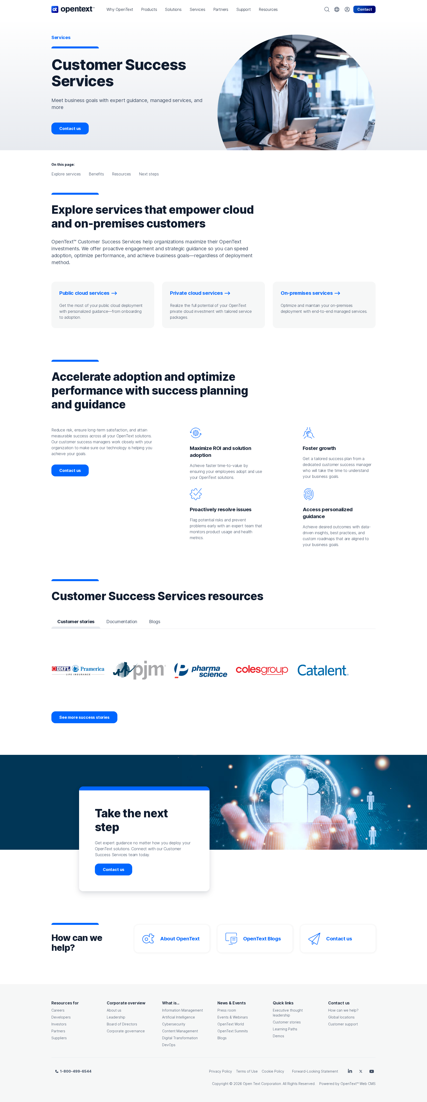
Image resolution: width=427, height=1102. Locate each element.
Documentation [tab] (121, 621)
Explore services (66, 173)
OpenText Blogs (262, 939)
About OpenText (179, 939)
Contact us (70, 128)
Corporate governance (126, 1031)
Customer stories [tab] (75, 621)
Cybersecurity (173, 1024)
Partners (58, 1031)
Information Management (182, 1010)
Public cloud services (84, 293)
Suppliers (59, 1038)
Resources (121, 173)
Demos (278, 1036)
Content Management (180, 1031)
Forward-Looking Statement (315, 1071)
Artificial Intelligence (178, 1017)
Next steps (149, 173)
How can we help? (343, 1010)
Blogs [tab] (154, 621)
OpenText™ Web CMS (358, 1083)
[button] (120, 9)
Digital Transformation (180, 1038)
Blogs (222, 1038)
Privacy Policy (220, 1071)
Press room (226, 1010)
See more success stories (84, 717)
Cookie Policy (273, 1071)
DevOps (168, 1045)
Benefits (96, 173)
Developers (61, 1017)
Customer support (343, 1024)
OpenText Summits (232, 1031)
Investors (58, 1024)
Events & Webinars (232, 1017)
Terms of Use (247, 1071)
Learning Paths (285, 1029)
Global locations (341, 1017)
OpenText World (230, 1024)
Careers (57, 1010)
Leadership (116, 1017)
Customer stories (287, 1022)
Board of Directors (122, 1024)
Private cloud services (196, 293)
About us (114, 1010)
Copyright (220, 1083)
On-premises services (307, 293)
